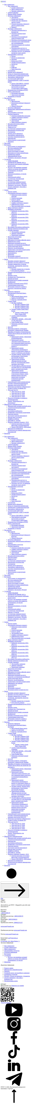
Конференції (11, 282)
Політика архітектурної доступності (18, 34)
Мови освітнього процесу (15, 207)
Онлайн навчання (13, 230)
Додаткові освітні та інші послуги (18, 257)
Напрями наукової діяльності (16, 261)
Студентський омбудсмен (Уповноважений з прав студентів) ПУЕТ (18, 80)
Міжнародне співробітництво (13, 404)
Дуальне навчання (13, 238)
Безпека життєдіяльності (15, 72)
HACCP (10, 327)
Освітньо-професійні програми (20, 116)
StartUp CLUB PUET (17, 298)
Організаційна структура (15, 54)
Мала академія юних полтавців (20, 206)
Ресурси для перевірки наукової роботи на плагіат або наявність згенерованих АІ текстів (17, 169)
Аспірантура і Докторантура (16, 277)
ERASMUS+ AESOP (14, 420)
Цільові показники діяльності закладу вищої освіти (20, 24)
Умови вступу (12, 127)
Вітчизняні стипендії (14, 256)
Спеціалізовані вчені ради (15, 285)
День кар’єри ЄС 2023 (18, 396)
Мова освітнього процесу (19, 122)
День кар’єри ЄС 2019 (18, 391)
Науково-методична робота (16, 124)
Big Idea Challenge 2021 (22, 306)
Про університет (9, 4)
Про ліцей (7, 143)
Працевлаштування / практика (17, 183)
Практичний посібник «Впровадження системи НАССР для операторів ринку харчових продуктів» (20, 362)
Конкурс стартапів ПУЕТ (19, 299)
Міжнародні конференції (15, 428)
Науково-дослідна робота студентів (18, 262)
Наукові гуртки (12, 275)
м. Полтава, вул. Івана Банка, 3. (10, 941)
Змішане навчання (16, 233)
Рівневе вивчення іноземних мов (18, 228)
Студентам (7, 159)
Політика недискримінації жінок (21, 40)
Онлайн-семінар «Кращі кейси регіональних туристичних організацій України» (20, 356)
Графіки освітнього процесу (19, 117)
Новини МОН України (15, 14)
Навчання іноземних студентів (17, 174)
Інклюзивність (12, 253)
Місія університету (17, 9)
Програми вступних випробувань (18, 153)
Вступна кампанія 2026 (15, 148)
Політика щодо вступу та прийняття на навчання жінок (20, 48)
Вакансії (13, 27)
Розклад (10, 175)
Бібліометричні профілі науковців (18, 280)
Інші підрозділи (16, 69)
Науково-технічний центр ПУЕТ (18, 283)
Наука (6, 259)
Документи (14, 17)
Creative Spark (12, 301)
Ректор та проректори (18, 58)
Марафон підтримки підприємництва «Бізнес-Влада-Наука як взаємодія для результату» (19, 333)
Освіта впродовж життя (15, 246)
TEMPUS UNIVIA (13, 419)
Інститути (14, 64)
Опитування (15, 120)
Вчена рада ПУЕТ (16, 61)
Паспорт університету (18, 11)
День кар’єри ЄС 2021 (18, 395)
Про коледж (7, 98)
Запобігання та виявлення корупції (18, 75)
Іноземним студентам (14, 96)
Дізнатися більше (6, 1002)
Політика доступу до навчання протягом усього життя (20, 52)
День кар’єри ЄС (13, 390)
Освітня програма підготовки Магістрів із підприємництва (20, 424)
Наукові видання (13, 278)
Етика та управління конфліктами (18, 74)
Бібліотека (11, 254)
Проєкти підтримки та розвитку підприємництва (17, 398)
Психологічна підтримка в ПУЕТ (18, 90)
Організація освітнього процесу (17, 193)
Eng (2, 898)
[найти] (15, 890)
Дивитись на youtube (17, 985)
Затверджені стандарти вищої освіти (19, 249)
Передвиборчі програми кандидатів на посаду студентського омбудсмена (19, 86)
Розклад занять (12, 191)
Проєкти (7, 290)
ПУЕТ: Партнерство (14, 91)
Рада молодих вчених (17, 270)
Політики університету (15, 28)
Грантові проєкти (13, 414)
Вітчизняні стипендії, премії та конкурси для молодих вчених (17, 287)
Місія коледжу (15, 101)
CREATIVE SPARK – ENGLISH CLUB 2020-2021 (21, 319)
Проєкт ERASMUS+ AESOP (20, 83)
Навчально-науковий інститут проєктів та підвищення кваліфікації (19, 244)
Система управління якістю (16, 137)
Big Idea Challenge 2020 (22, 304)
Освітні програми (16, 198)
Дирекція (10, 172)
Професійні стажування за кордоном (19, 412)
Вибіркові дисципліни (14, 209)
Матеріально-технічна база (16, 130)
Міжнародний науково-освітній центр (19, 406)
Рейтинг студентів (13, 180)
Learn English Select (17, 322)
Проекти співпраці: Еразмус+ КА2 (18, 422)
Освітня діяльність (13, 114)
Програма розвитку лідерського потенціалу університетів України (18, 329)
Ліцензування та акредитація (16, 140)
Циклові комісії (12, 125)
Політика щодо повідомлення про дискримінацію (20, 42)
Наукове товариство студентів (20, 269)
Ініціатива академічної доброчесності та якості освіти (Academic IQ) (19, 387)
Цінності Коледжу (16, 106)
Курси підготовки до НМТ (16, 151)
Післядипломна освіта (11, 981)
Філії (12, 66)
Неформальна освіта (17, 204)
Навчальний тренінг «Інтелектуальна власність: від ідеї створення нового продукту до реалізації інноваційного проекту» (21, 343)
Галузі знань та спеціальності (17, 146)
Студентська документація (16, 178)
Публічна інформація (14, 16)
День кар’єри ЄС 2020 (18, 393)
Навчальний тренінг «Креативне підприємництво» (21, 337)
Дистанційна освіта (17, 201)
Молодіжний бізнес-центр (19, 296)
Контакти (11, 141)
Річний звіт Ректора (17, 19)
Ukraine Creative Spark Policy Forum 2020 (21, 313)
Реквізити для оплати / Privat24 (17, 157)
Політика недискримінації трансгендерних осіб (19, 37)
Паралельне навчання (17, 235)
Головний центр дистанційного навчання (16, 973)
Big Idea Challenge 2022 (22, 307)
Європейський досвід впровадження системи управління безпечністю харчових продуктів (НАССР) (19, 383)
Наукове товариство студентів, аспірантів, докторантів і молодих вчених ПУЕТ (18, 265)
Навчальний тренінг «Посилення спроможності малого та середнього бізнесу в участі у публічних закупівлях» (20, 350)
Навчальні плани (16, 119)
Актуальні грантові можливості (17, 415)
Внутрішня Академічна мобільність (18, 227)
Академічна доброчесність (16, 77)
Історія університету (17, 8)
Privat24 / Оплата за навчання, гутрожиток (17, 976)
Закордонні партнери (17, 95)
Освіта (6, 190)
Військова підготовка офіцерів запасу (19, 240)
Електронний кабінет (14, 177)
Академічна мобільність (15, 411)
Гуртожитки (11, 70)
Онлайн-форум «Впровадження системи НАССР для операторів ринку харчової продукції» (21, 367)
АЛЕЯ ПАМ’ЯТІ (13, 12)
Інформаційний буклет (15, 156)
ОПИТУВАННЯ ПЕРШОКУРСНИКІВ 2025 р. (17, 161)
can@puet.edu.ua (13, 938)
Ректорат (14, 59)
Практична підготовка (14, 236)
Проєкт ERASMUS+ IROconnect (21, 427)
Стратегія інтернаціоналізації (17, 407)
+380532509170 (5, 913)
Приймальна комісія (14, 154)
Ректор (13, 56)
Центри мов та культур (15, 417)
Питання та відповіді (14, 149)
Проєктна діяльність (14, 291)
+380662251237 (18, 922)
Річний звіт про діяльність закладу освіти (19, 21)
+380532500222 (12, 919)
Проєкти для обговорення (16, 248)
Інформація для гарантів (15, 251)
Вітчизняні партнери (17, 93)
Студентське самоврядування (17, 128)
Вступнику (7, 145)
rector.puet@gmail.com (7, 926)
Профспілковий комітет (18, 62)
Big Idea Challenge (16, 303)
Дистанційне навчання (18, 232)
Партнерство (12, 138)
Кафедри (14, 67)
